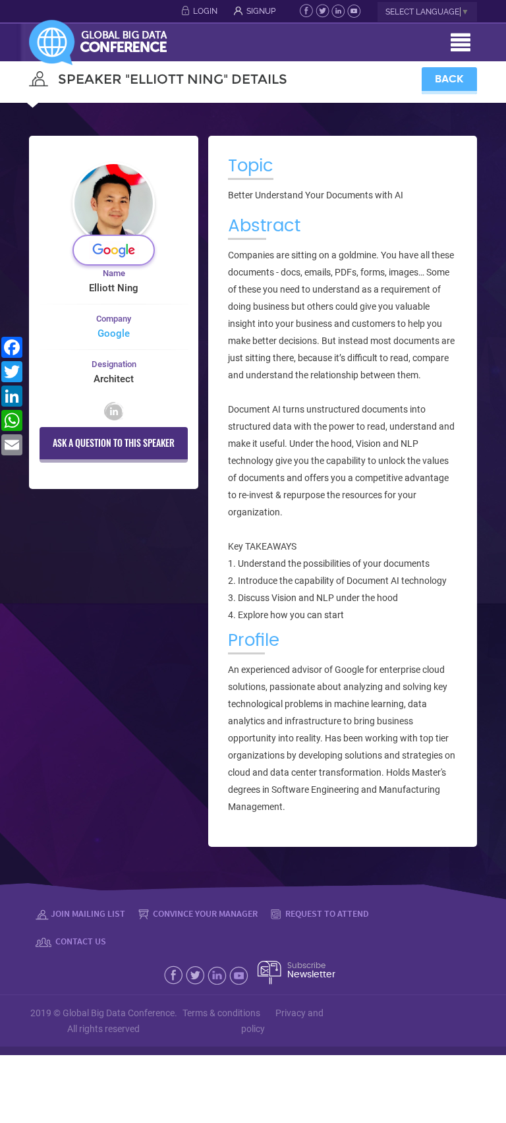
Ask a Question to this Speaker (114, 442)
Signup (260, 11)
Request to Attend (326, 913)
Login (205, 11)
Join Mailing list (88, 913)
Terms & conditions (221, 1013)
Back (449, 79)
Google (114, 333)
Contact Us (79, 941)
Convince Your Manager (204, 913)
